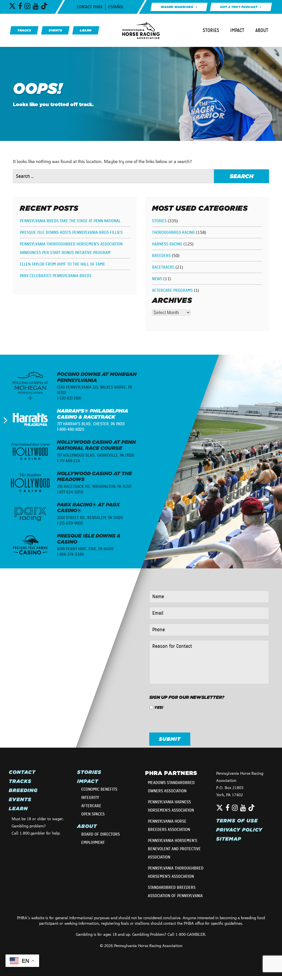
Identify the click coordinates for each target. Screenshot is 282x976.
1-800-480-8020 (70, 429)
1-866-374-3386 (70, 554)
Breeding (23, 790)
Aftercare (91, 806)
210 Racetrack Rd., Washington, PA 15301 (94, 486)
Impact (237, 30)
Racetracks (163, 267)
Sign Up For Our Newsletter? (186, 697)
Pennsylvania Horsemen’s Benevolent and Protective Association (174, 849)
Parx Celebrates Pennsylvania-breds (55, 276)
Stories (211, 30)
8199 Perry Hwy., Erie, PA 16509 (85, 549)
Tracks (20, 781)
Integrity (90, 797)
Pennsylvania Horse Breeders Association (169, 825)
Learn (18, 808)
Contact (22, 772)
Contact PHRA (89, 7)
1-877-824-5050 (70, 492)
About (261, 30)
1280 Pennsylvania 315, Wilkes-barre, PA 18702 (94, 389)
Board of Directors (100, 834)
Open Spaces (93, 814)
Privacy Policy (239, 829)
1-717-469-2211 (68, 461)
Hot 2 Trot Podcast (239, 7)
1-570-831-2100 (69, 398)
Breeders (161, 255)
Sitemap (228, 838)
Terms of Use (237, 820)
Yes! (158, 707)
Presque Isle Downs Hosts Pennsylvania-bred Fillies (71, 232)
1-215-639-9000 (70, 523)
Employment (93, 842)
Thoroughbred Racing (173, 232)
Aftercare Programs (172, 290)
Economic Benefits (99, 789)
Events (20, 799)
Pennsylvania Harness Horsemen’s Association (171, 806)
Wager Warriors (176, 7)
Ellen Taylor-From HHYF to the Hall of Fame (62, 264)
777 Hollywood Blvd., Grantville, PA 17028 (95, 455)
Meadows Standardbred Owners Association (171, 787)
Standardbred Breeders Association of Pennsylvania (175, 892)
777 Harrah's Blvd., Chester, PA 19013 (91, 424)
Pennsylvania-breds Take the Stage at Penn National (70, 221)
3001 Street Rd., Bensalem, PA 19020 (90, 517)
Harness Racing (167, 244)
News (157, 279)
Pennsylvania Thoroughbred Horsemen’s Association (176, 872)
